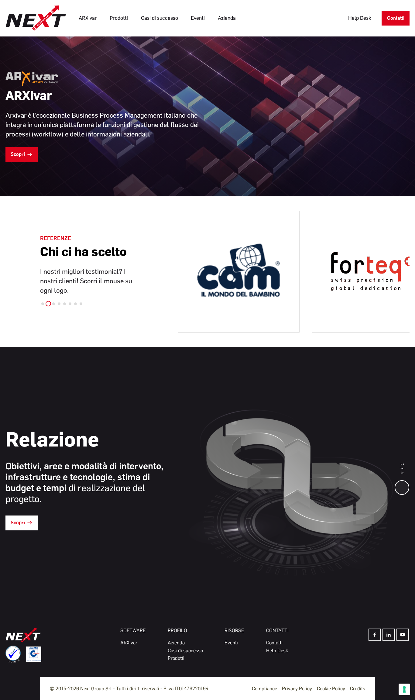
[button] (43, 303)
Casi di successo (159, 18)
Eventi (198, 18)
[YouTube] (402, 635)
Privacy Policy (297, 688)
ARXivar (88, 18)
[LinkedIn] (388, 635)
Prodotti (119, 18)
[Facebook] (375, 635)
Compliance (264, 688)
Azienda (227, 18)
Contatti (395, 18)
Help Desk (359, 18)
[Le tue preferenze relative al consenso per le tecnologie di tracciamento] (404, 689)
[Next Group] (35, 18)
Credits (357, 688)
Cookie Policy (331, 688)
